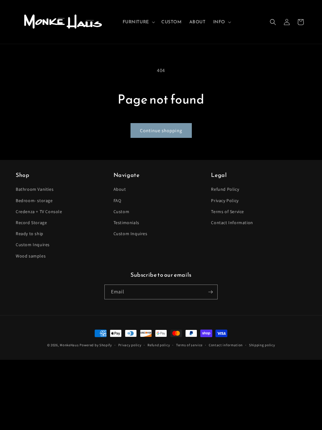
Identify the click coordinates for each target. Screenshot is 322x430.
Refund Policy (225, 189)
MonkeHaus (69, 345)
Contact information (226, 345)
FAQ (117, 200)
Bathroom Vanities (34, 189)
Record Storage (31, 222)
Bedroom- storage (34, 200)
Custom (122, 211)
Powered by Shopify (96, 345)
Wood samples (31, 256)
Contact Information (232, 222)
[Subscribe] (210, 292)
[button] (138, 22)
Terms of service (189, 345)
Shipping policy (262, 345)
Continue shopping (161, 130)
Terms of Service (227, 211)
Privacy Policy (224, 200)
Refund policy (158, 345)
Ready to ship (29, 233)
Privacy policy (130, 345)
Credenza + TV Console (39, 211)
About (120, 189)
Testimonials (126, 222)
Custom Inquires (33, 244)
